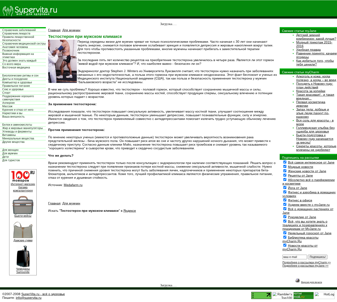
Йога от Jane (297, 188)
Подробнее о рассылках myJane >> (305, 265)
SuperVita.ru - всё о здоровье (43, 294)
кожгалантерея (23, 190)
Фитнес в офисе (300, 200)
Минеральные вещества (18, 138)
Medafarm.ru (73, 185)
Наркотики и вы (12, 113)
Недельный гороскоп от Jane (309, 233)
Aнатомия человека (15, 47)
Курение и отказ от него (17, 109)
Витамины (9, 135)
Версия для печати (311, 282)
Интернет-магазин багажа (23, 186)
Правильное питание (16, 85)
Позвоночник (10, 50)
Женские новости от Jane (307, 171)
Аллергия (8, 102)
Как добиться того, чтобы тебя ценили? (315, 62)
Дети (5, 156)
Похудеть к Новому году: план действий (314, 85)
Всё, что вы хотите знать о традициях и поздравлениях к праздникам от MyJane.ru (304, 225)
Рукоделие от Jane (302, 217)
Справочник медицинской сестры (24, 43)
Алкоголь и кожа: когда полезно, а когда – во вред (316, 78)
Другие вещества (13, 142)
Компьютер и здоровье (17, 82)
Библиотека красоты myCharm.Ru (300, 239)
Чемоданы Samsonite (23, 270)
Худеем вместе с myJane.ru (309, 204)
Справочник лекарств (16, 33)
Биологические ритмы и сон (20, 75)
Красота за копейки (310, 91)
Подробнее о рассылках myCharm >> (306, 262)
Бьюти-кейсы (22, 215)
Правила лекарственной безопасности (18, 38)
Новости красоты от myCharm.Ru (300, 247)
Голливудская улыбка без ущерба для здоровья (315, 129)
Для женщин (10, 150)
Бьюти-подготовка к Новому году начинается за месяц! (314, 138)
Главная (54, 30)
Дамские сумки (23, 240)
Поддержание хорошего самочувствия (18, 98)
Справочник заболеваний (19, 30)
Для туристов (11, 160)
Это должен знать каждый (19, 60)
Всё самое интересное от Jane (311, 162)
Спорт (6, 92)
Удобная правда (308, 49)
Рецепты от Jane (300, 175)
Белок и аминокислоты (17, 124)
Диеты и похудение (15, 79)
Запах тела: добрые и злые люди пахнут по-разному (312, 113)
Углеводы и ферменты (17, 131)
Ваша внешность (13, 116)
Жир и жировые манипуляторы (22, 128)
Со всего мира (11, 64)
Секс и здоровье (13, 89)
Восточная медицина (16, 67)
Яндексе (129, 210)
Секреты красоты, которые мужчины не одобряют (316, 148)
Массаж (7, 106)
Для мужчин (10, 153)
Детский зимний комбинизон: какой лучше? (316, 36)
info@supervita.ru (28, 297)
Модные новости (300, 167)
